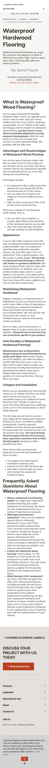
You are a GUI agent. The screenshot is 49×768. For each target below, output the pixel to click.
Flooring (23, 19)
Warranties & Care (12, 699)
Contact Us (8, 711)
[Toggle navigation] (43, 8)
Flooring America (9, 19)
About (6, 705)
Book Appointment (19, 666)
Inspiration (8, 692)
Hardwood (34, 19)
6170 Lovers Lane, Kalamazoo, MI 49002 (18, 725)
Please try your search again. (24, 82)
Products (7, 686)
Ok (24, 759)
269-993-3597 (8, 9)
